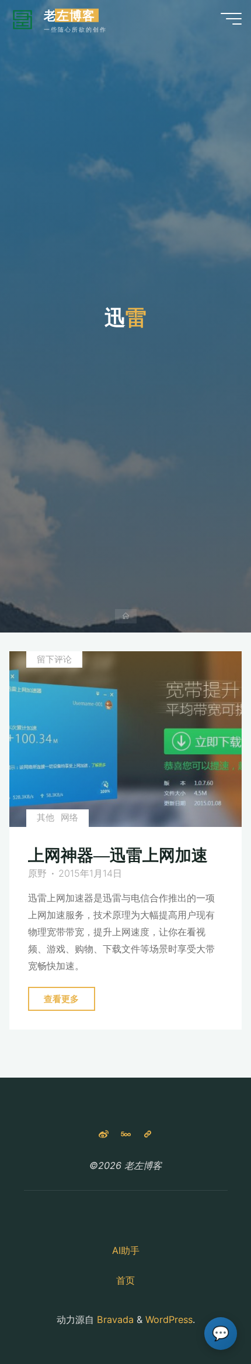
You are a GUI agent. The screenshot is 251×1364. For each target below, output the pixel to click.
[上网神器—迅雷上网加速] (125, 739)
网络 (70, 818)
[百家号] (147, 1134)
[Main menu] (231, 19)
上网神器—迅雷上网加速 (118, 856)
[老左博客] (22, 19)
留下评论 (54, 659)
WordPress (169, 1319)
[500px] (125, 1134)
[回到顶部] (205, 1318)
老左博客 (69, 15)
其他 (45, 818)
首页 (125, 1280)
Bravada (114, 1319)
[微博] (103, 1134)
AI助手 (126, 1250)
